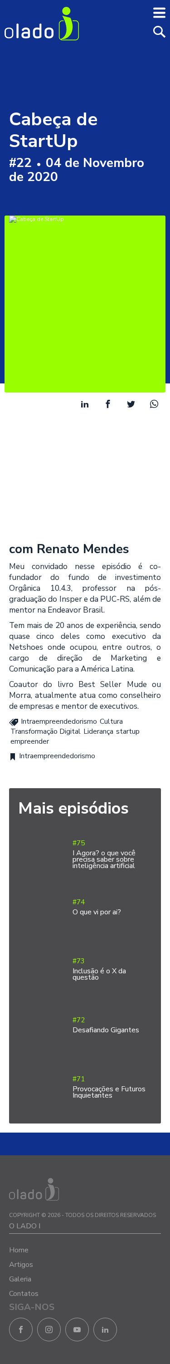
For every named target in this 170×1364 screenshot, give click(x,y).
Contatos (24, 1294)
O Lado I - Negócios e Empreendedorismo (42, 23)
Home (19, 1250)
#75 (104, 855)
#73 (99, 969)
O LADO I (24, 1226)
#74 (97, 907)
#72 (106, 1025)
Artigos (21, 1265)
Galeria (20, 1279)
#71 (109, 1087)
